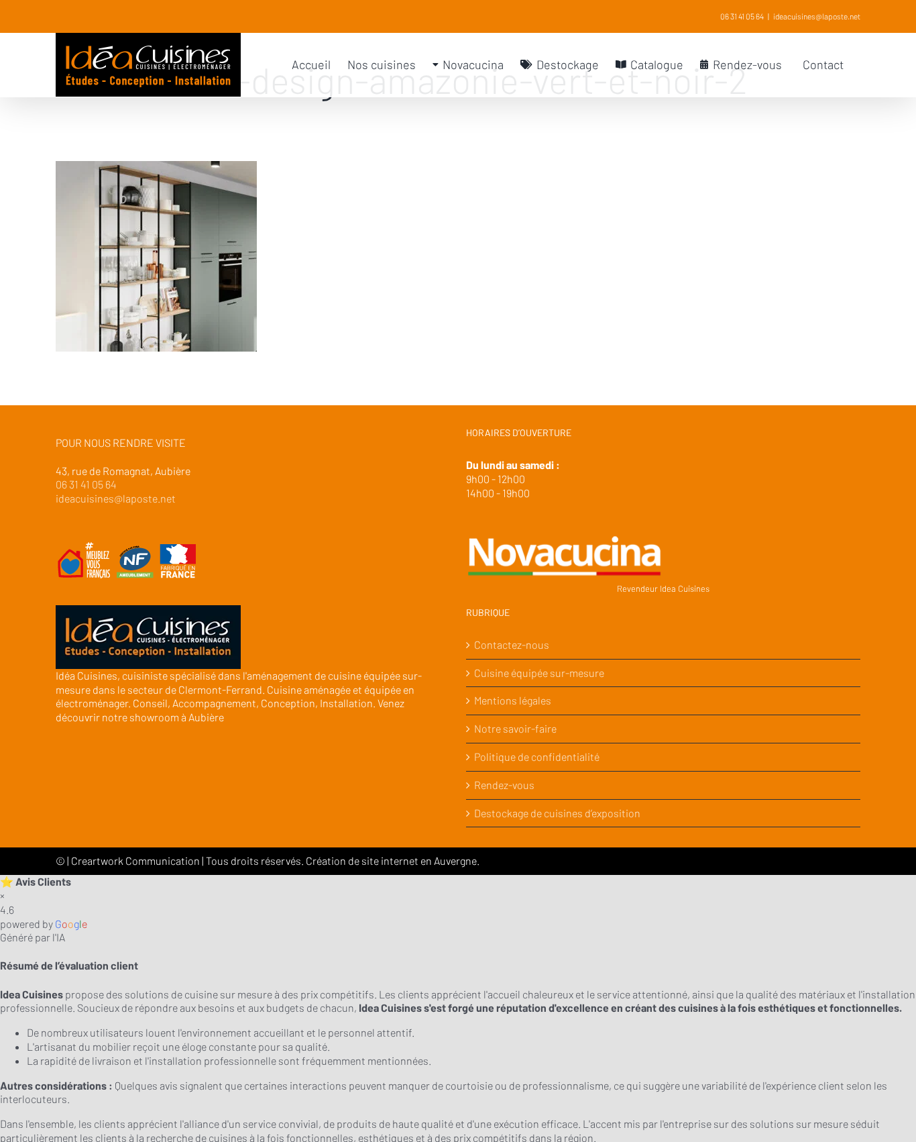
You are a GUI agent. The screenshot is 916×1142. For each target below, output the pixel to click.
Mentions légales (512, 700)
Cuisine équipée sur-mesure (539, 672)
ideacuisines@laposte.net (816, 16)
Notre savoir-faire (515, 728)
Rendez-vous (504, 784)
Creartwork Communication (136, 860)
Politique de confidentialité (536, 756)
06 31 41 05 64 (742, 16)
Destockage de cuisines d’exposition (557, 813)
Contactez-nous (511, 644)
